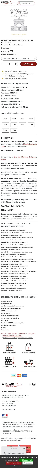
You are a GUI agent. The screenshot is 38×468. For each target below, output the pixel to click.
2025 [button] (5, 119)
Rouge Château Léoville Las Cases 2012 (13, 281)
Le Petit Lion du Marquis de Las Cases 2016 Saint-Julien (18, 271)
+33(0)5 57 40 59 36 (19, 71)
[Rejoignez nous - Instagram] (34, 384)
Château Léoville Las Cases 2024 (11, 235)
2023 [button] (22, 119)
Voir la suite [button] (4, 330)
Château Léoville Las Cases (12, 336)
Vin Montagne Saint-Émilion (10, 318)
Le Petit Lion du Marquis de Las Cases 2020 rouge (16, 252)
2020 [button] (5, 125)
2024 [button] (14, 119)
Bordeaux (4, 45)
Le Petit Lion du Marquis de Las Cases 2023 (14, 242)
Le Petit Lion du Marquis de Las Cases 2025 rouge (16, 233)
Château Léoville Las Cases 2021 (11, 249)
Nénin (3, 159)
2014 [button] (14, 130)
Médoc (3, 328)
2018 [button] (22, 125)
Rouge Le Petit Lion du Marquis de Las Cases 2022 (17, 247)
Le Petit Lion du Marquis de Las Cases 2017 (14, 266)
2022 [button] (31, 119)
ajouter (27, 64)
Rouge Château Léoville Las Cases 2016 (13, 269)
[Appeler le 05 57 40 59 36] (2, 71)
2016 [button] (5, 130)
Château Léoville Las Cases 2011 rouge (13, 283)
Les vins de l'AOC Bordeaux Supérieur (13, 323)
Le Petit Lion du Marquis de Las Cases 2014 (14, 278)
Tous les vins (12, 334)
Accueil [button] (3, 334)
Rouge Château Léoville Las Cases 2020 (13, 254)
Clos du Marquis (21, 157)
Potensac (32, 157)
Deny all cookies (14, 463)
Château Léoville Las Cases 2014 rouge (13, 276)
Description (5, 48)
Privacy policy (19, 466)
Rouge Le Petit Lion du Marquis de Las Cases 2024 (17, 237)
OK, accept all (27, 460)
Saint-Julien (13, 45)
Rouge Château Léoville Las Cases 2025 (13, 230)
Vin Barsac (4, 320)
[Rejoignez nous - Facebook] (30, 384)
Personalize (28, 463)
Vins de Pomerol (6, 301)
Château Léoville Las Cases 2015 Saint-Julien (15, 274)
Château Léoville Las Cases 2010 (11, 286)
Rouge (20, 45)
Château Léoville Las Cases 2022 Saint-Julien (15, 245)
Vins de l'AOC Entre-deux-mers (11, 308)
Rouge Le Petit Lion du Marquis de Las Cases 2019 (17, 259)
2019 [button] (14, 125)
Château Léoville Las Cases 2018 (11, 264)
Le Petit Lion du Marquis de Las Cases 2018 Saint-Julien (18, 262)
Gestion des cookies (8, 409)
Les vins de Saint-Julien (8, 325)
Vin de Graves (5, 313)
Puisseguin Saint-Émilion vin (10, 316)
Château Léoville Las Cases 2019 (11, 257)
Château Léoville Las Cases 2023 (11, 240)
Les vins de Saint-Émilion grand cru (12, 306)
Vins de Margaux (6, 303)
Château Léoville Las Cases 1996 (11, 290)
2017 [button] (31, 125)
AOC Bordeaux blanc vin (9, 311)
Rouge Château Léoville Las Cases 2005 (13, 288)
